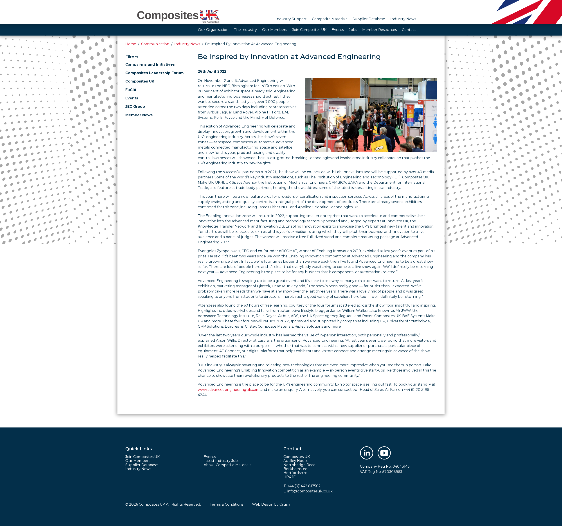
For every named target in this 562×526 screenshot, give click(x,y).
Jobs (353, 30)
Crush (284, 504)
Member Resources (379, 30)
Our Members (274, 30)
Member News (139, 115)
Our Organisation (213, 30)
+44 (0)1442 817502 (304, 486)
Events (338, 30)
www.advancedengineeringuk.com (228, 390)
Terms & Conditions (226, 504)
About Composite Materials (227, 465)
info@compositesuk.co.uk (310, 491)
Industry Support (291, 19)
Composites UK (139, 81)
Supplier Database (369, 19)
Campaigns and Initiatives (150, 64)
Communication (155, 44)
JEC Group (135, 106)
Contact (409, 30)
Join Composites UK (309, 30)
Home (130, 44)
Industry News (403, 19)
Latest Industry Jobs (221, 461)
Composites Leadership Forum (154, 73)
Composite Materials (329, 19)
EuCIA (130, 90)
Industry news (187, 44)
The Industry (245, 30)
